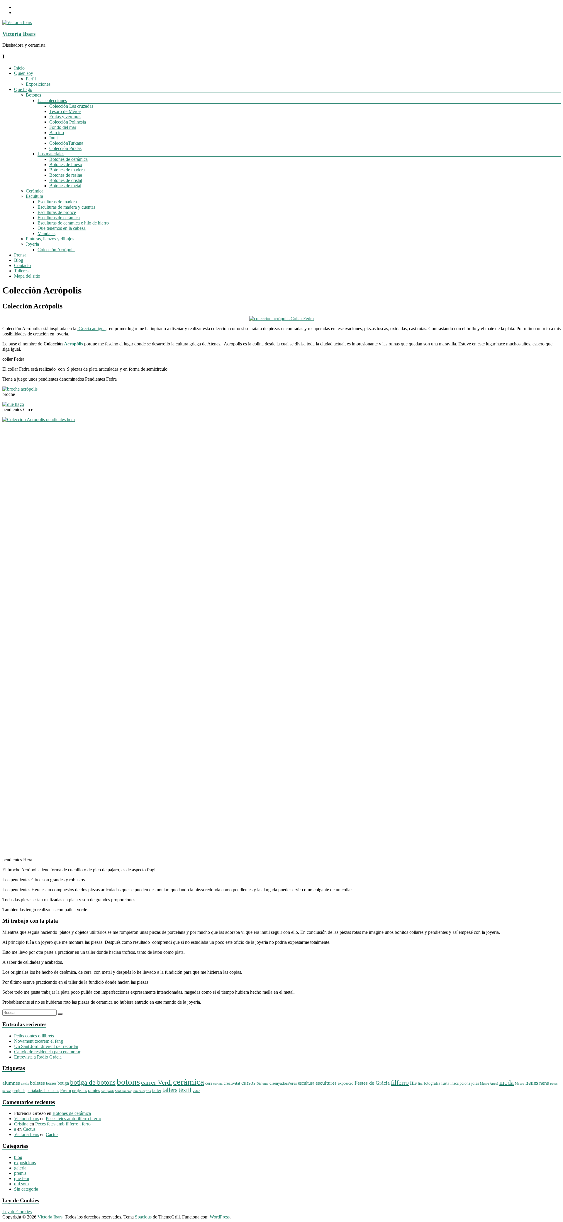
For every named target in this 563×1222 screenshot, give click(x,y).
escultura (306, 1083)
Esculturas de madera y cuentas (66, 207)
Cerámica (34, 190)
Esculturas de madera (57, 201)
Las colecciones (52, 100)
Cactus (29, 1129)
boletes (37, 1083)
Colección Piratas (65, 148)
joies (475, 1083)
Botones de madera (67, 169)
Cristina (21, 1123)
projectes (79, 1090)
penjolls (18, 1090)
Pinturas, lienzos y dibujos (50, 238)
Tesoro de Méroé (65, 111)
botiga (63, 1083)
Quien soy (23, 73)
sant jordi (107, 1091)
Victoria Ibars (18, 34)
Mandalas (46, 233)
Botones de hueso (65, 164)
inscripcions (460, 1083)
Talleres (21, 270)
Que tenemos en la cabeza (62, 228)
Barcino (56, 132)
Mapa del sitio (27, 276)
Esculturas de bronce (57, 212)
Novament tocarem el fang (38, 1041)
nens (544, 1083)
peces (553, 1083)
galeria (20, 1167)
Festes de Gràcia (372, 1083)
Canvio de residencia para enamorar (47, 1051)
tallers (169, 1090)
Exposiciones (38, 84)
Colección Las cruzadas (71, 106)
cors (208, 1083)
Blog (18, 260)
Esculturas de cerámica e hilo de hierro (73, 222)
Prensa (20, 254)
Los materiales (51, 153)
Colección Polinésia (67, 121)
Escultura (34, 196)
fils (413, 1083)
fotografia (432, 1083)
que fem (21, 1178)
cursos (248, 1083)
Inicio (19, 67)
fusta (445, 1083)
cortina (218, 1083)
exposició (345, 1083)
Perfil (31, 78)
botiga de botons (93, 1082)
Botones (33, 94)
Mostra (519, 1083)
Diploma (262, 1083)
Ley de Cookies (17, 1211)
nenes (531, 1083)
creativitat (232, 1083)
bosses (51, 1083)
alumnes (11, 1083)
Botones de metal (65, 185)
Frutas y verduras (65, 116)
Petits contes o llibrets (34, 1035)
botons (128, 1081)
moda (506, 1082)
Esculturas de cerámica (59, 217)
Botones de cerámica (68, 159)
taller (156, 1090)
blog (18, 1157)
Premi (65, 1090)
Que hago (23, 89)
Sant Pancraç (123, 1091)
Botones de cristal (65, 180)
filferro (400, 1082)
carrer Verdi (156, 1082)
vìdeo (196, 1091)
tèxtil (185, 1090)
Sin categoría (142, 1091)
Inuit (53, 137)
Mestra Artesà (489, 1083)
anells (25, 1083)
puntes (94, 1090)
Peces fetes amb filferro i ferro (73, 1118)
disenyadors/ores (283, 1083)
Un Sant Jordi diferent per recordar (46, 1046)
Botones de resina (65, 175)
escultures (326, 1083)
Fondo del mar (62, 127)
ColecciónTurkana (66, 143)
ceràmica (188, 1081)
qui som (21, 1183)
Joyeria (32, 244)
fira (420, 1083)
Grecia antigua (91, 328)
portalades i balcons (42, 1090)
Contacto (22, 265)
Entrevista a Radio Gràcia (38, 1056)
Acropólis (73, 343)
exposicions (25, 1162)
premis (20, 1173)
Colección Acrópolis (56, 249)
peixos (6, 1091)
